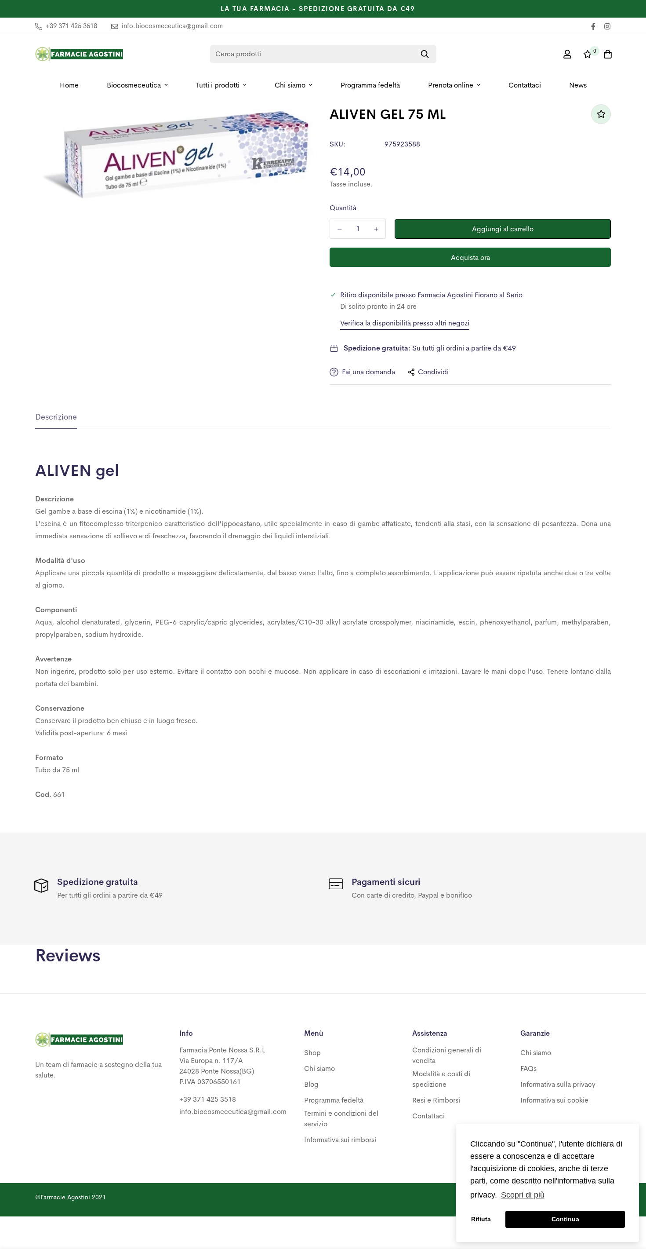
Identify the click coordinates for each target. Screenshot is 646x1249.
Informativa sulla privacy (557, 1084)
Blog (311, 1084)
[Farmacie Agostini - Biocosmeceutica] (79, 54)
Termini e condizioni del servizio (341, 1118)
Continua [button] (565, 1219)
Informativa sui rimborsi (340, 1139)
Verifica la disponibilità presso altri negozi (404, 323)
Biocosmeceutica (134, 85)
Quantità (343, 207)
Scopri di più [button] (522, 1195)
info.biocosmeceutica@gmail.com (233, 1111)
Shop (312, 1052)
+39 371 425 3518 (207, 1099)
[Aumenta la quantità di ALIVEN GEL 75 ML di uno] (376, 229)
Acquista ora (470, 257)
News (578, 85)
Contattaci (524, 85)
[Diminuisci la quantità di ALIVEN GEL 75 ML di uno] (339, 229)
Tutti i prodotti (218, 85)
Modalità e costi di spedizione (441, 1079)
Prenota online (450, 85)
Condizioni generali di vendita (446, 1055)
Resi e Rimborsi (436, 1100)
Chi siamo (290, 85)
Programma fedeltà (370, 85)
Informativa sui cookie (554, 1100)
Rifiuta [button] (481, 1219)
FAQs (528, 1068)
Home (69, 85)
